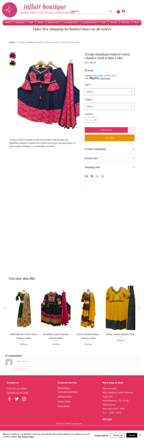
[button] (118, 11)
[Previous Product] (4, 307)
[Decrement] (87, 120)
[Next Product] (139, 307)
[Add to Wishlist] (132, 130)
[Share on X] (102, 176)
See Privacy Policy (26, 436)
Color (89, 99)
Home (12, 42)
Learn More (105, 78)
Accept (132, 435)
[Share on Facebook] (86, 176)
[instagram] (24, 398)
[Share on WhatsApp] (97, 176)
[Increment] (95, 120)
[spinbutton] (91, 120)
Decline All (117, 435)
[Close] (140, 435)
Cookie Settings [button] (101, 435)
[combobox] (110, 91)
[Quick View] (23, 308)
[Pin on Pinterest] (92, 176)
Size (88, 84)
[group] (72, 318)
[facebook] (9, 398)
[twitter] (16, 398)
